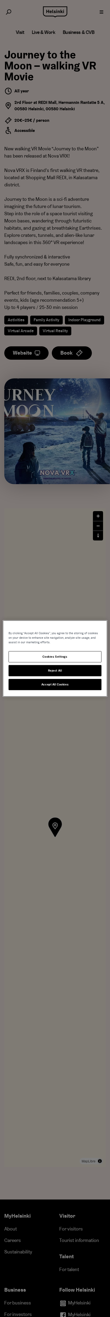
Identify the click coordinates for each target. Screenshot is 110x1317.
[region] (55, 658)
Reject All (55, 670)
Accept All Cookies (55, 684)
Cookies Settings (54, 656)
